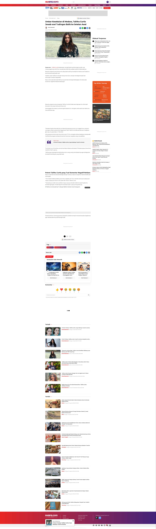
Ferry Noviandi (51, 27)
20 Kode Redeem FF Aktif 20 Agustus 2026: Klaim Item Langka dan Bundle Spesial (102, 62)
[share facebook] (80, 28)
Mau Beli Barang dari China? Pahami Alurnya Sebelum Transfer (76, 445)
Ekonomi (60, 5)
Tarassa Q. (102, 91)
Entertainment (82, 5)
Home (46, 5)
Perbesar (87, 33)
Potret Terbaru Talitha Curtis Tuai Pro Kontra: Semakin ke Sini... (76, 339)
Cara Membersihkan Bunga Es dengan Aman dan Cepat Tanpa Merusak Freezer (101, 157)
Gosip (58, 18)
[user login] (108, 2)
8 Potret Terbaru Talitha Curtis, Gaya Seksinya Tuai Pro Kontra (69, 142)
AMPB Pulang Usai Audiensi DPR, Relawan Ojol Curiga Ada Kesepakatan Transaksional (102, 47)
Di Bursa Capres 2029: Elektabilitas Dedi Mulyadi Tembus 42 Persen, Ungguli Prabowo (101, 169)
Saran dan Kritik (81, 518)
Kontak (64, 517)
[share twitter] (85, 28)
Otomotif (73, 5)
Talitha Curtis (55, 67)
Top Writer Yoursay (100, 83)
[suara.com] (52, 2)
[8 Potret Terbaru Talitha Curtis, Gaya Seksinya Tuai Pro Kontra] (49, 522)
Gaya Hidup (97, 5)
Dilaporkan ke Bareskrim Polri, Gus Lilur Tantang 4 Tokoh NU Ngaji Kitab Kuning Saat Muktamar (102, 42)
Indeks (110, 5)
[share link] (89, 28)
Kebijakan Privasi (81, 517)
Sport (104, 5)
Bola (67, 5)
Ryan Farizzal (105, 99)
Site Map (80, 520)
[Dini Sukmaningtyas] (98, 88)
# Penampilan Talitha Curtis (60, 247)
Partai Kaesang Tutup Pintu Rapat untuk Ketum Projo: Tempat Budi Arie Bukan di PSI (102, 52)
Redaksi (64, 515)
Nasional (53, 5)
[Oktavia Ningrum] (98, 96)
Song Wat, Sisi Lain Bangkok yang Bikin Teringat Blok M (101, 120)
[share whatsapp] (83, 28)
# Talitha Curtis (50, 247)
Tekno (90, 5)
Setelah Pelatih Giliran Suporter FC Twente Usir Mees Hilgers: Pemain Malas (100, 151)
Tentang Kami (66, 518)
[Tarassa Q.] (97, 92)
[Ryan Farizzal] (97, 100)
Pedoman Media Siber (83, 515)
